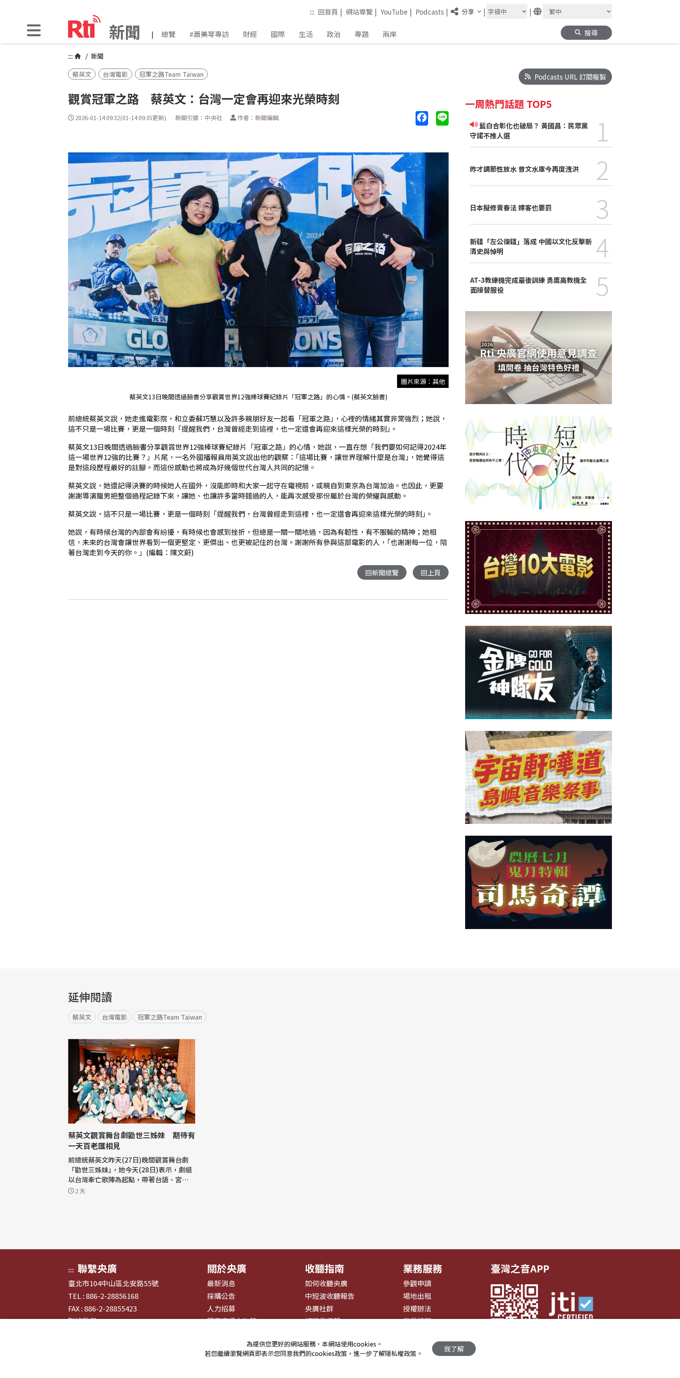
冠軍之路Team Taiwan (171, 74)
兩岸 (389, 34)
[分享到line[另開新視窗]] (442, 118)
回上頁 (431, 572)
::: (312, 12)
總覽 (168, 34)
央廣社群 (319, 1308)
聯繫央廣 (97, 1268)
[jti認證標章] (575, 1307)
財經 (250, 34)
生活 (306, 34)
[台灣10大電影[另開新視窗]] (538, 573)
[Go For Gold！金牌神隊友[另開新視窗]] (538, 678)
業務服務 (422, 1268)
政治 (334, 34)
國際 (278, 34)
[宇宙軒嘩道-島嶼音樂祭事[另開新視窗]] (538, 783)
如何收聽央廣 (326, 1283)
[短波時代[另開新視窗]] (538, 468)
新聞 (96, 56)
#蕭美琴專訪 (209, 34)
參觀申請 (417, 1283)
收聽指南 (324, 1268)
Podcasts (432, 11)
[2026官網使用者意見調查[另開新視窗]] (538, 363)
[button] (34, 31)
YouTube (396, 11)
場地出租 (417, 1296)
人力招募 (221, 1308)
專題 (362, 34)
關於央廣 (226, 1268)
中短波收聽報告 (330, 1296)
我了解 (454, 1349)
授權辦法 (417, 1308)
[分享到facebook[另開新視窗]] (422, 118)
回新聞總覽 (382, 572)
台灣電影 (115, 74)
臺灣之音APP (520, 1268)
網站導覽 (361, 11)
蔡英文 (81, 74)
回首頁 (330, 11)
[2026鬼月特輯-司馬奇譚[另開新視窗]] (538, 888)
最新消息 (221, 1283)
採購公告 (221, 1296)
